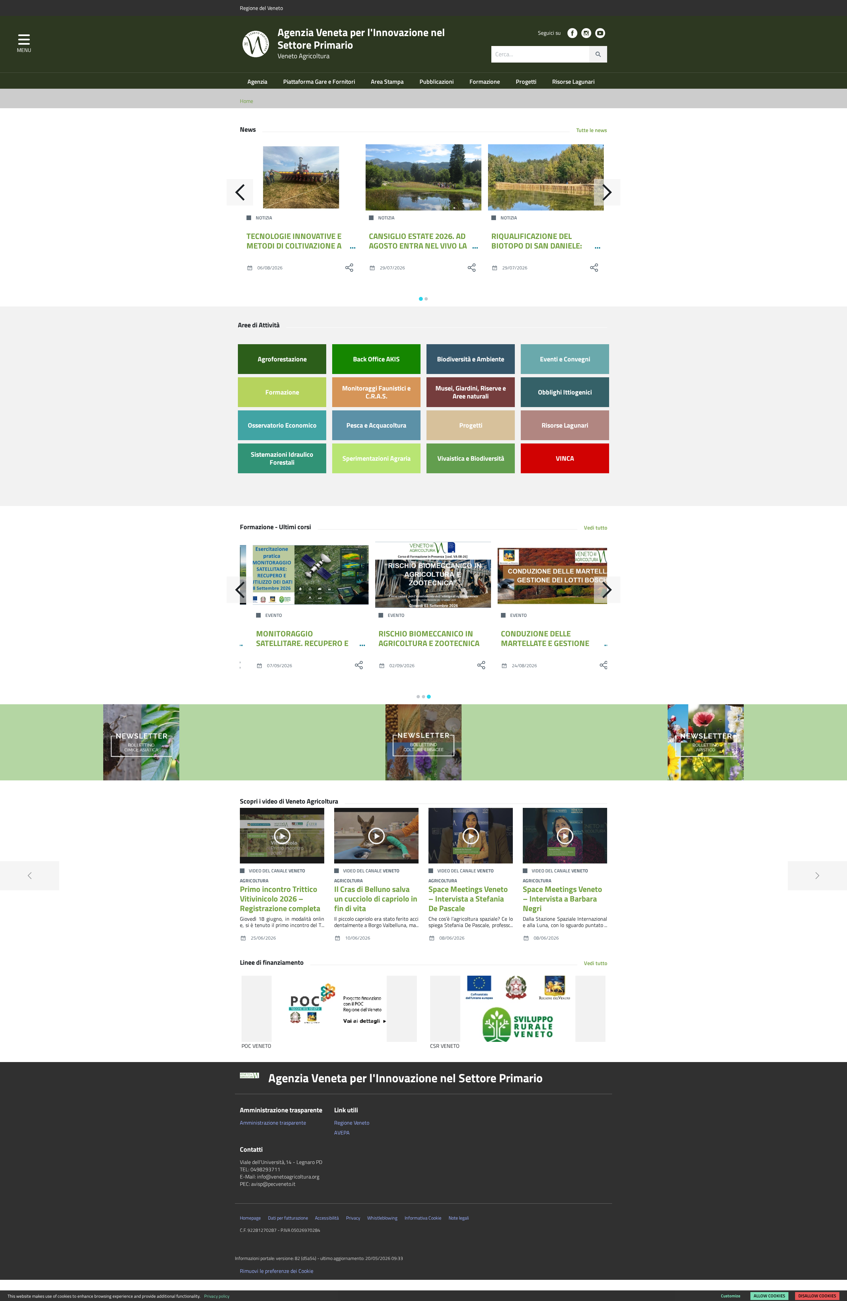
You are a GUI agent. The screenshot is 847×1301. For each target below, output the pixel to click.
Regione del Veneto (261, 8)
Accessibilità (327, 1218)
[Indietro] (240, 192)
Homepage (250, 1218)
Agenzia (258, 81)
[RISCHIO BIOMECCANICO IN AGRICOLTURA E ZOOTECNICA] (423, 575)
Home (246, 101)
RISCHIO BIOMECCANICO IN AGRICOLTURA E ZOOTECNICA (419, 638)
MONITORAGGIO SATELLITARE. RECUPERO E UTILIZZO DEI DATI (292, 643)
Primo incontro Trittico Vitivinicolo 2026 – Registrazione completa (280, 898)
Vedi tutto (595, 528)
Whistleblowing (382, 1218)
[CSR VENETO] (517, 1009)
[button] (24, 44)
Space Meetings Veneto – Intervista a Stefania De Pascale (468, 898)
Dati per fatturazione (288, 1218)
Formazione (485, 81)
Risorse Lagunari (573, 81)
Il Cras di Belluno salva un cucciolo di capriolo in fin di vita (375, 898)
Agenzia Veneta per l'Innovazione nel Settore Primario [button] (405, 1078)
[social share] (349, 267)
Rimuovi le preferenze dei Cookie (276, 1271)
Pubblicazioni (437, 81)
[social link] (572, 33)
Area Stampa (388, 81)
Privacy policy (216, 1296)
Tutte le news (591, 130)
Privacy (353, 1218)
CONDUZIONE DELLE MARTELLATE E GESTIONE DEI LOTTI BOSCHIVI (535, 643)
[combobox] (549, 54)
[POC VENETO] (329, 1009)
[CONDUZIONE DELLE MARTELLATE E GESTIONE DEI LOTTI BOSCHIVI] (546, 575)
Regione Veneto (351, 1123)
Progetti (527, 81)
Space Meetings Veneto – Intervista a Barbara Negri (562, 898)
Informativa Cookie (423, 1218)
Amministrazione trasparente (273, 1123)
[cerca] (598, 54)
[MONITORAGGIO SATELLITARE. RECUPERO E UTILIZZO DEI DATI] (301, 575)
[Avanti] (607, 192)
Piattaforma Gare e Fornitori (319, 81)
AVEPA (342, 1133)
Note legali (459, 1218)
